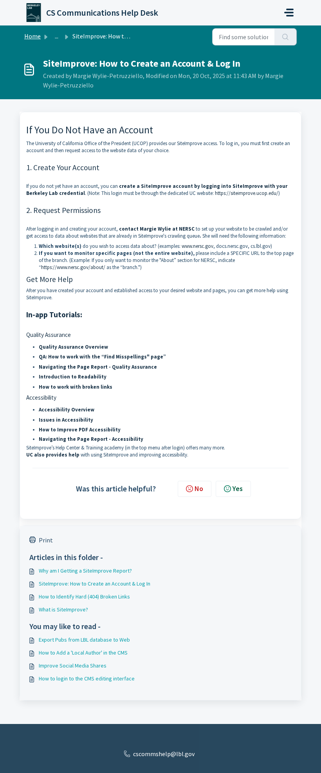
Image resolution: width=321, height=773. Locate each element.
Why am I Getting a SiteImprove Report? (85, 570)
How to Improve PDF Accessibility (80, 429)
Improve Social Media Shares (72, 665)
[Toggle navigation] (289, 12)
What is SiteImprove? (63, 609)
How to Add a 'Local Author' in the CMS (83, 652)
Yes (238, 488)
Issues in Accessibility (66, 420)
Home (32, 36)
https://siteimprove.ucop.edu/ (246, 193)
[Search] (285, 36)
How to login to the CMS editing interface (87, 678)
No (199, 488)
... (56, 36)
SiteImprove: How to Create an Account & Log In (94, 583)
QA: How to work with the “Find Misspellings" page (101, 356)
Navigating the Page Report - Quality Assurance (98, 367)
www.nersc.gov (197, 246)
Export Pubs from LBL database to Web (84, 639)
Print (46, 540)
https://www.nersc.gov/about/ (73, 267)
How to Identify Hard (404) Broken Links (84, 596)
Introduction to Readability (72, 376)
